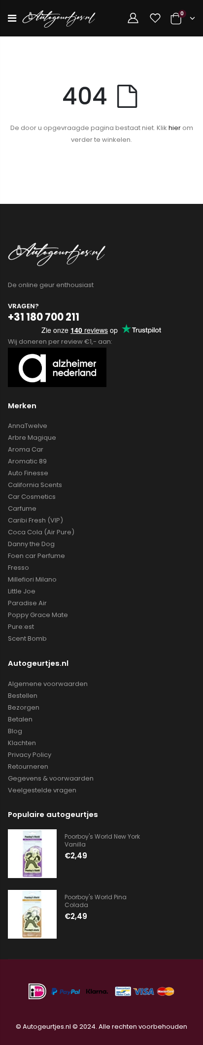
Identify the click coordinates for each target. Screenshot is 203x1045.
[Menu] (12, 18)
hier (175, 127)
